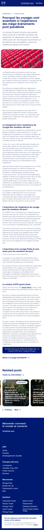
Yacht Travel (7, 509)
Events (29, 287)
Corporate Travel (9, 501)
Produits (5, 453)
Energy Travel (7, 506)
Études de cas (8, 486)
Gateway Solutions (30, 506)
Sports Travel (28, 501)
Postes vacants (8, 471)
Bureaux (5, 473)
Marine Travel (7, 504)
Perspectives (7, 483)
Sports (24, 287)
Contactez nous (27, 3)
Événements (27, 504)
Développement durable (12, 456)
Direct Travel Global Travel (30, 510)
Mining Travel (7, 512)
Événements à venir (10, 488)
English (35, 524)
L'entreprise (7, 465)
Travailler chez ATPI (10, 468)
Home (4, 450)
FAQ (4, 491)
